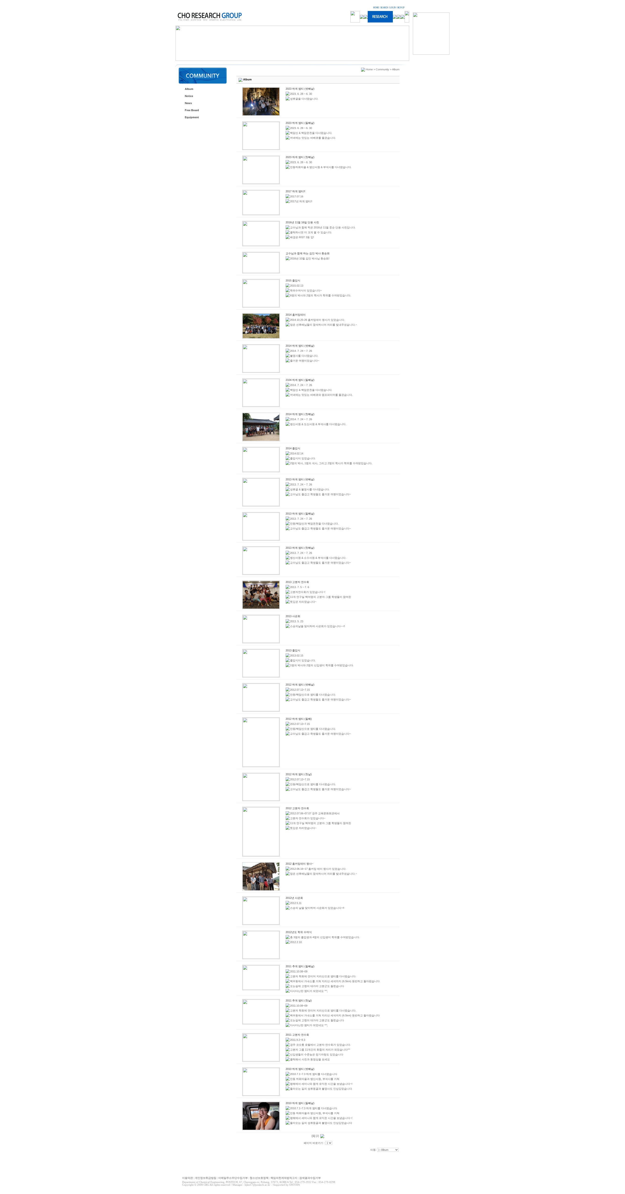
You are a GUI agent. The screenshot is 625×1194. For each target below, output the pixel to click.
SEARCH (384, 7)
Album (189, 88)
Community (382, 69)
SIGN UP (400, 7)
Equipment (192, 117)
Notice (189, 96)
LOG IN (392, 7)
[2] (317, 1135)
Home (369, 69)
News (188, 103)
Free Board (192, 110)
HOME (376, 7)
